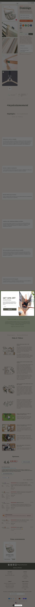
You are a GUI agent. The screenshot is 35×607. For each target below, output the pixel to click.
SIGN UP (10, 309)
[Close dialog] (33, 292)
